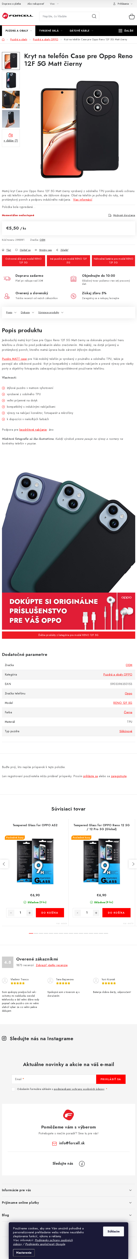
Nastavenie (24, 1253)
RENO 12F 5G (122, 703)
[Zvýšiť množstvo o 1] (29, 913)
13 (96, 933)
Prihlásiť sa (111, 1079)
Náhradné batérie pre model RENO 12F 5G (113, 260)
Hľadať (94, 16)
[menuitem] (18, 30)
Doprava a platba (11, 4)
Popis (9, 312)
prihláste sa (90, 776)
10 (81, 933)
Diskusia (25, 312)
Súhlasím (114, 1231)
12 (91, 933)
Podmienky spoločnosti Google (45, 1244)
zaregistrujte (119, 776)
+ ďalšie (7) (11, 141)
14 (101, 933)
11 (86, 933)
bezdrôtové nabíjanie (33, 430)
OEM (42, 240)
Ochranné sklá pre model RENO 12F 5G (23, 260)
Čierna (128, 712)
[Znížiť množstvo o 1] (11, 913)
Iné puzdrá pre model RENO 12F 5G (68, 260)
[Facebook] (82, 1164)
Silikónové (126, 731)
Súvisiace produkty (48, 312)
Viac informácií (82, 200)
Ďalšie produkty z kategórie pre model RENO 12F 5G (68, 635)
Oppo (128, 693)
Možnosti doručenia (124, 215)
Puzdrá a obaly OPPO (117, 674)
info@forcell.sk (72, 1143)
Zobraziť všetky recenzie (52, 965)
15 (106, 933)
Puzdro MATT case (14, 359)
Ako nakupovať (35, 4)
